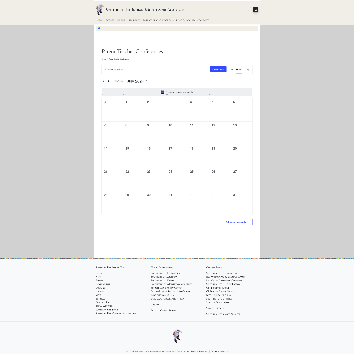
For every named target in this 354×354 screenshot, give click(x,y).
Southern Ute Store (107, 309)
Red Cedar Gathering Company (224, 280)
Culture (100, 287)
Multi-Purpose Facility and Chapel (170, 291)
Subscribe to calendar (236, 222)
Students (135, 20)
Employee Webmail (219, 351)
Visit (98, 294)
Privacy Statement (199, 351)
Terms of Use (183, 351)
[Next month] (108, 81)
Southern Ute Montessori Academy (171, 284)
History (100, 291)
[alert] (177, 92)
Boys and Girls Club (162, 294)
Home (99, 273)
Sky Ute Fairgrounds (218, 302)
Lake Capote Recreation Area (167, 298)
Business (100, 298)
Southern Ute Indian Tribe (166, 273)
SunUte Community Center (166, 287)
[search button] (248, 9)
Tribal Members (105, 305)
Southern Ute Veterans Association (116, 313)
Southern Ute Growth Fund (222, 273)
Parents (121, 20)
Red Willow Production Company (225, 276)
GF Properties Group (217, 287)
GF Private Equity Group (220, 291)
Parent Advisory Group (158, 20)
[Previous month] (103, 81)
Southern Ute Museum (164, 276)
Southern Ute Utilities (219, 298)
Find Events (218, 69)
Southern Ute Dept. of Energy (223, 284)
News (100, 20)
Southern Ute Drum (162, 280)
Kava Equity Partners (218, 294)
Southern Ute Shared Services (223, 314)
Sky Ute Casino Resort (163, 310)
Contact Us (205, 20)
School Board (185, 20)
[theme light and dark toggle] (255, 9)
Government (103, 284)
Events (110, 20)
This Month (118, 81)
